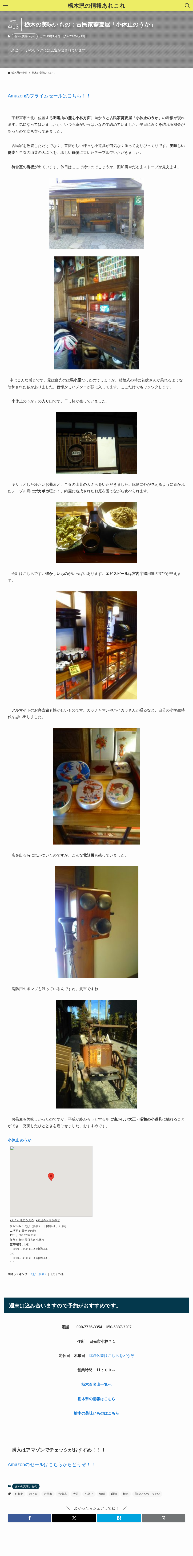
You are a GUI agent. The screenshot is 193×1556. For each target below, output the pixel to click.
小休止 (89, 1494)
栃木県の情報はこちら (96, 1399)
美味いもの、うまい (147, 1494)
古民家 (48, 1494)
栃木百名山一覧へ (96, 1384)
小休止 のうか (19, 1140)
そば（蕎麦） (38, 1274)
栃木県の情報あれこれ (96, 5)
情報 (102, 1494)
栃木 (126, 1494)
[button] (30, 1518)
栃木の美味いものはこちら (96, 1413)
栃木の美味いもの (24, 36)
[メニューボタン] (5, 5)
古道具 (62, 1494)
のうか (33, 1494)
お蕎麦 (19, 1494)
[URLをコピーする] (163, 1518)
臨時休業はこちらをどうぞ (111, 1356)
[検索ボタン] (187, 5)
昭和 (114, 1494)
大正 (76, 1494)
